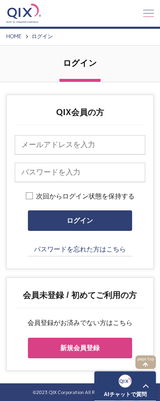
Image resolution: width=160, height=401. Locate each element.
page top (145, 359)
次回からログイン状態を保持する (85, 196)
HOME (14, 36)
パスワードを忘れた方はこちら (80, 249)
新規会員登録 (80, 347)
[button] (125, 386)
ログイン (42, 36)
